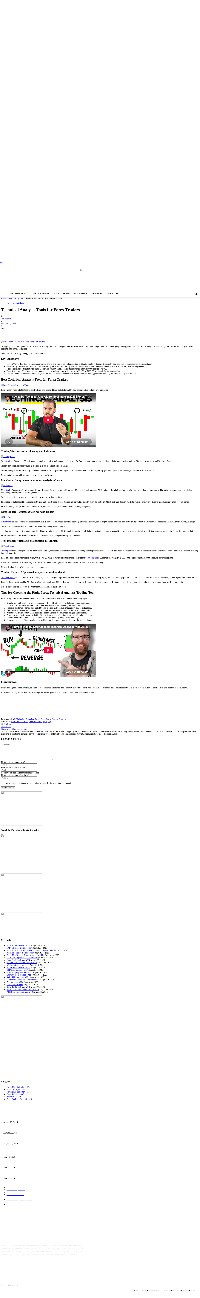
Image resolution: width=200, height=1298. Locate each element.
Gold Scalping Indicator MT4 (19, 972)
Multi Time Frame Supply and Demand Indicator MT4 (30, 950)
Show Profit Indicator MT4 (18, 987)
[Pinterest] (25, 332)
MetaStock (5, 490)
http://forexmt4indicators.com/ (14, 729)
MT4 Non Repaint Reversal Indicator (23, 957)
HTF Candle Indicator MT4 (18, 967)
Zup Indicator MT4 (15, 982)
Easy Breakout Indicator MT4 (19, 975)
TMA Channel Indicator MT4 (19, 948)
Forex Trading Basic (15, 298)
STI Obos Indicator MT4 (17, 970)
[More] (45, 333)
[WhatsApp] (34, 332)
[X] (15, 332)
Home (3, 298)
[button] (195, 293)
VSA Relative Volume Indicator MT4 (23, 989)
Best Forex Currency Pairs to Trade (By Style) (31, 721)
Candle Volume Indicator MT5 (15, 1163)
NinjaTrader (6, 522)
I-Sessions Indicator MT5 (13, 1152)
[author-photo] (7, 724)
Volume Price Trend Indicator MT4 (22, 962)
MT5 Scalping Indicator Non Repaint (17, 1174)
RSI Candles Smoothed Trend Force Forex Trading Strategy (40, 719)
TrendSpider (6, 551)
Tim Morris (6, 319)
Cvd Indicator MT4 (15, 984)
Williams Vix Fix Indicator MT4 (20, 953)
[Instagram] (13, 1263)
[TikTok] (21, 1263)
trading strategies (91, 558)
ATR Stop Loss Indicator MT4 (20, 992)
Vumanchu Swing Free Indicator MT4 (23, 980)
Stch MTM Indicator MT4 (18, 977)
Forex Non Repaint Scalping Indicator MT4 (25, 955)
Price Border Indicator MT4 (18, 945)
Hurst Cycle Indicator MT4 (18, 960)
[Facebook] (5, 332)
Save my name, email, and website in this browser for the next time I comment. (37, 783)
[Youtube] (30, 1263)
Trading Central (8, 577)
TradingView (6, 461)
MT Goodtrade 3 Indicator (18, 965)
